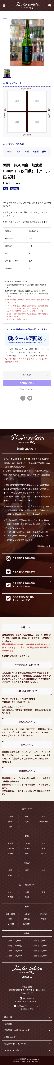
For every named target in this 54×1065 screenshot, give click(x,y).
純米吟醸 (43, 914)
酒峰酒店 (27, 5)
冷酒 (27, 892)
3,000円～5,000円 (40, 941)
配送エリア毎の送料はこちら (14, 656)
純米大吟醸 (10, 914)
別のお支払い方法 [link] (27, 389)
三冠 (43, 843)
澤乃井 (43, 853)
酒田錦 (27, 848)
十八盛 (27, 843)
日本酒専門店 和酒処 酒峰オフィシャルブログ (24, 585)
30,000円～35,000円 (39, 956)
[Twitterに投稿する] (29, 398)
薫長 (43, 848)
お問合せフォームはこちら (28, 1006)
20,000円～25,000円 (39, 951)
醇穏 (10, 875)
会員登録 (8, 1024)
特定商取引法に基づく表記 (16, 1044)
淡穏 (43, 870)
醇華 (27, 870)
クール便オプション (15, 356)
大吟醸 (27, 914)
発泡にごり (26, 924)
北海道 (10, 816)
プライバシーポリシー (14, 1050)
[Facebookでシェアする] (22, 398)
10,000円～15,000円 (39, 946)
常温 (43, 892)
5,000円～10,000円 (14, 946)
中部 (43, 816)
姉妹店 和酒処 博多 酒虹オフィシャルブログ (23, 598)
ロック (10, 892)
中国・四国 (43, 822)
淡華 (10, 870)
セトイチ (10, 848)
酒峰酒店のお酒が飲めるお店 (16, 1030)
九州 (10, 827)
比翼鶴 (10, 853)
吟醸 (10, 919)
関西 (27, 822)
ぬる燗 (10, 897)
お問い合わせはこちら (11, 707)
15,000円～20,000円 (14, 951)
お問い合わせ (10, 1037)
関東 (10, 822)
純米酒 (27, 919)
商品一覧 (8, 1017)
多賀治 (10, 843)
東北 (27, 816)
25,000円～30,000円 (14, 956)
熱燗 (27, 897)
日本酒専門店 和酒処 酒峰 (24, 558)
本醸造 (43, 919)
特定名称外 (10, 924)
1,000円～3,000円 (14, 941)
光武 (27, 853)
